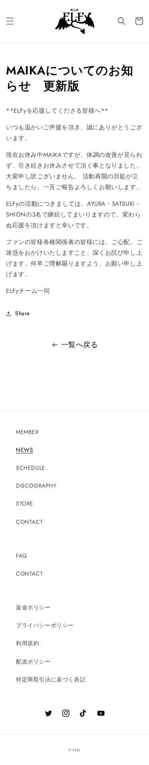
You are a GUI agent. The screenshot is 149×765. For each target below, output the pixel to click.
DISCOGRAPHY (36, 486)
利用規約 (27, 643)
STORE (24, 503)
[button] (10, 21)
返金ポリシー (33, 607)
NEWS (24, 450)
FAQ (21, 556)
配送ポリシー (33, 661)
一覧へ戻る (79, 345)
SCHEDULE (30, 468)
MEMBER (27, 432)
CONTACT (29, 522)
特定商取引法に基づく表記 (50, 679)
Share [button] (22, 313)
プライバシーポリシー (45, 625)
